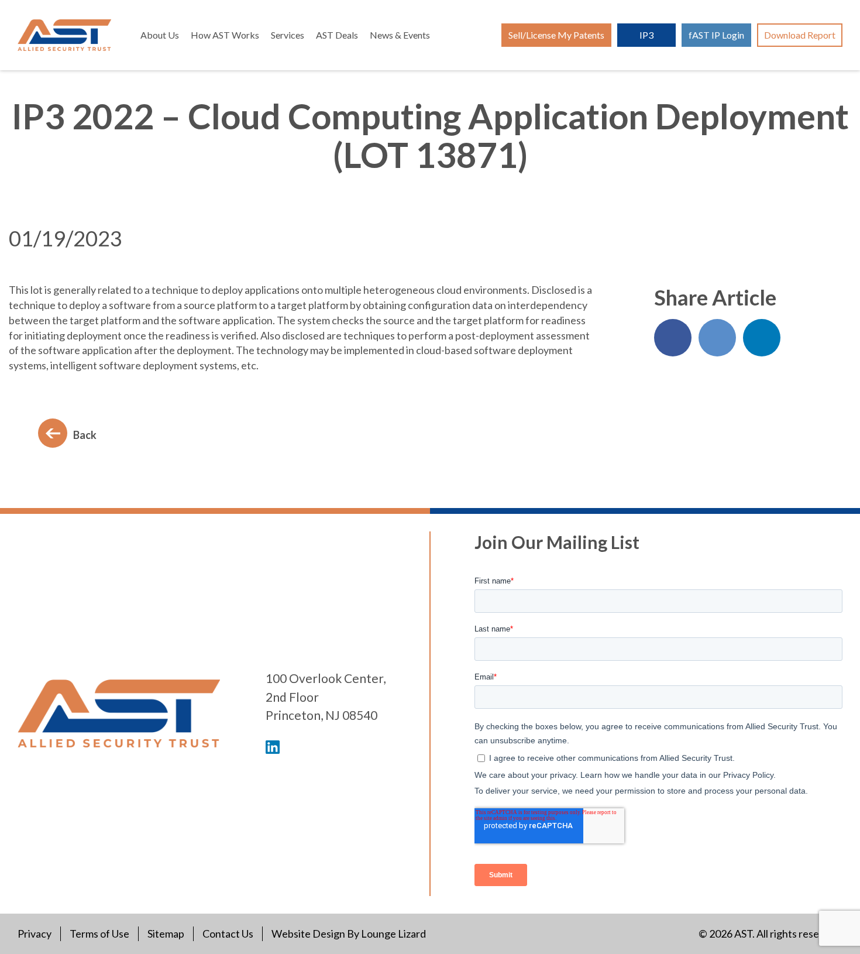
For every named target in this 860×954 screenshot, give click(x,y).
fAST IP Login (716, 34)
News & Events (400, 34)
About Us (159, 34)
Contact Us (227, 933)
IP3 (646, 34)
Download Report (799, 34)
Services (287, 34)
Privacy (34, 933)
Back (85, 434)
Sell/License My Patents (556, 34)
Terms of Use (99, 933)
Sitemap (165, 933)
